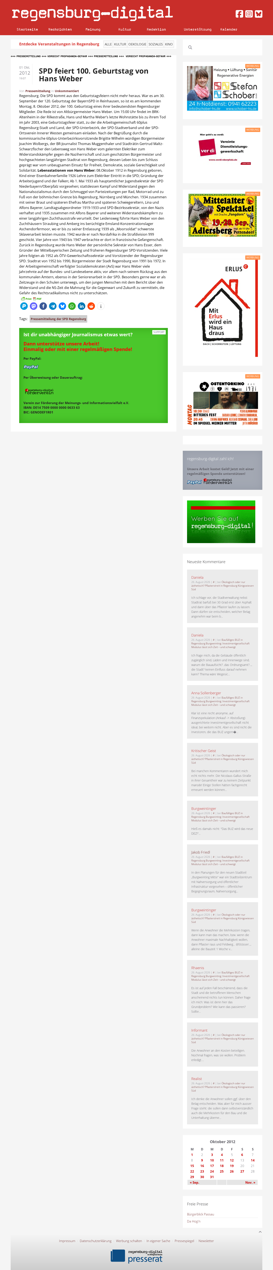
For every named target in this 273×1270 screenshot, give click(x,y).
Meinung (93, 29)
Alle (108, 44)
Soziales (156, 44)
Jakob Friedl (200, 852)
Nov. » (250, 1182)
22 (192, 1171)
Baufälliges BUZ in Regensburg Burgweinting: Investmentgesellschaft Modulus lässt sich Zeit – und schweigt (220, 643)
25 (222, 1171)
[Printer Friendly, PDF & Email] (31, 298)
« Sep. (194, 1182)
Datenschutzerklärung (96, 1241)
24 (212, 1171)
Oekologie (137, 44)
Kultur (124, 29)
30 (202, 1177)
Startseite (27, 29)
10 (212, 1160)
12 (232, 1160)
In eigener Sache (158, 1241)
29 (192, 1177)
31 (212, 1177)
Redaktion (156, 29)
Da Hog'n (193, 1221)
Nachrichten (60, 29)
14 (253, 1160)
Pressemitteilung (37, 91)
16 (202, 1166)
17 (212, 1166)
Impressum (67, 1241)
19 (232, 1166)
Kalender (228, 29)
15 (192, 1166)
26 (232, 1171)
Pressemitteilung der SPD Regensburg (58, 319)
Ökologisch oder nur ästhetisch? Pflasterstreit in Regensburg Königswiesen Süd (222, 585)
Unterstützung (198, 29)
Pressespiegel (184, 1241)
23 (202, 1171)
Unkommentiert (67, 91)
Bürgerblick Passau (200, 1214)
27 (242, 1171)
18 (222, 1166)
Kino (169, 44)
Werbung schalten (129, 1241)
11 (222, 1160)
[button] (24, 306)
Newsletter (206, 1241)
